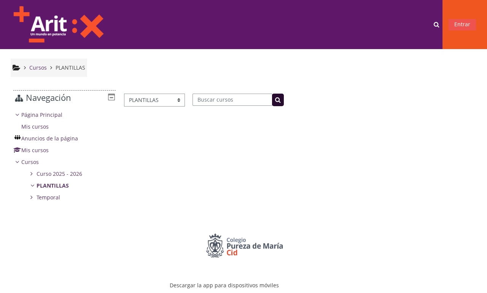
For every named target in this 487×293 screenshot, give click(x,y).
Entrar (462, 24)
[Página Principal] (58, 23)
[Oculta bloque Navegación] (111, 97)
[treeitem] (64, 156)
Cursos (30, 162)
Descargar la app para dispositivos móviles (224, 285)
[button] (437, 24)
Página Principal (41, 114)
